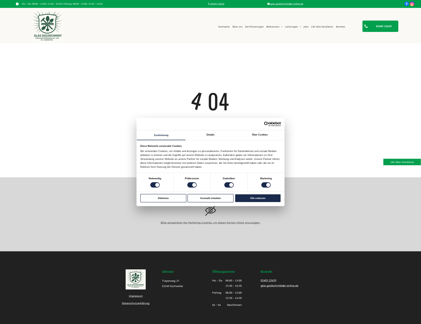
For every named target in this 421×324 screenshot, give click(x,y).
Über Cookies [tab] (260, 134)
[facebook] (406, 4)
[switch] (192, 185)
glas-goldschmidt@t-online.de (286, 3)
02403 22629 (217, 3)
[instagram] (412, 4)
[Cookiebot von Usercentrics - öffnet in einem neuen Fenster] (266, 124)
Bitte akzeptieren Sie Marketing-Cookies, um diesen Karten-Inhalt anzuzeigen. (210, 222)
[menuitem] (224, 27)
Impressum (136, 296)
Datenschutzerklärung (135, 303)
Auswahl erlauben (210, 198)
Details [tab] (211, 134)
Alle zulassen (257, 198)
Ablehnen (163, 198)
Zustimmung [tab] (161, 135)
